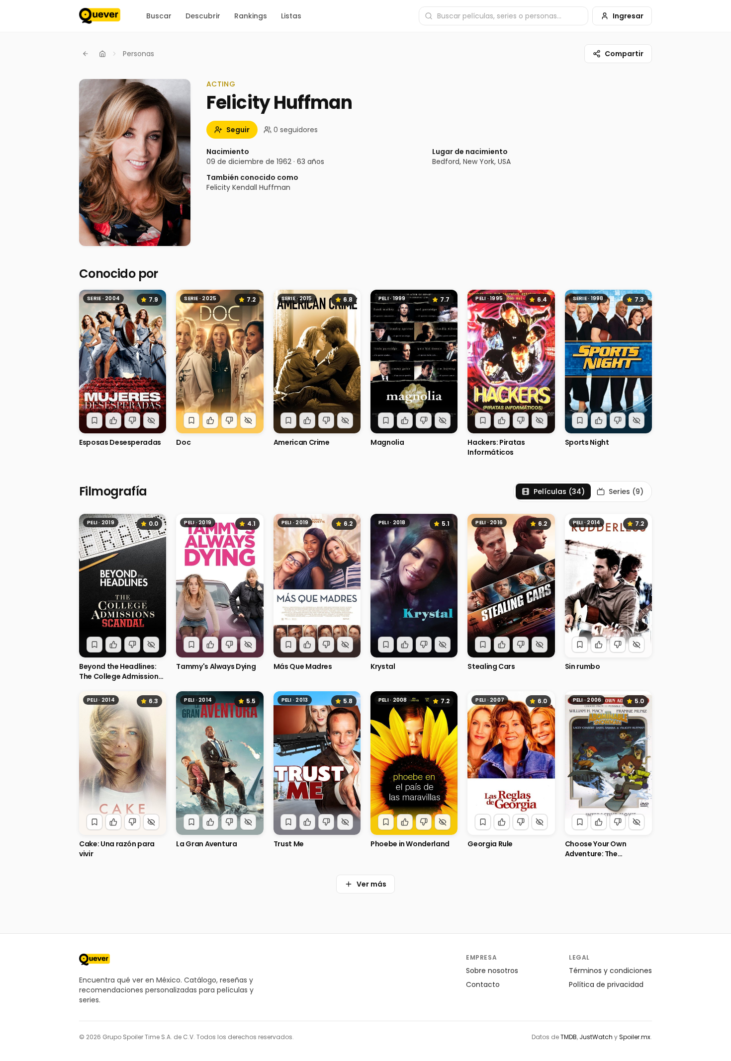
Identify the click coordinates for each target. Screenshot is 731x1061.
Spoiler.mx (634, 1037)
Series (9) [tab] (626, 491)
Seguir (238, 130)
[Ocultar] (151, 420)
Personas (138, 54)
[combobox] (503, 15)
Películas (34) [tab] (559, 491)
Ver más (371, 884)
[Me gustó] (113, 420)
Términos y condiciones (610, 971)
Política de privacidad (606, 984)
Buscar (159, 16)
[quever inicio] (99, 16)
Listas (291, 16)
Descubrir (202, 16)
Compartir (624, 54)
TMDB (568, 1037)
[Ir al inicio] (94, 960)
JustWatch (596, 1037)
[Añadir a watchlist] (94, 420)
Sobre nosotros (492, 971)
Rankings (250, 16)
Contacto (483, 984)
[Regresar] (85, 53)
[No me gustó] (132, 420)
